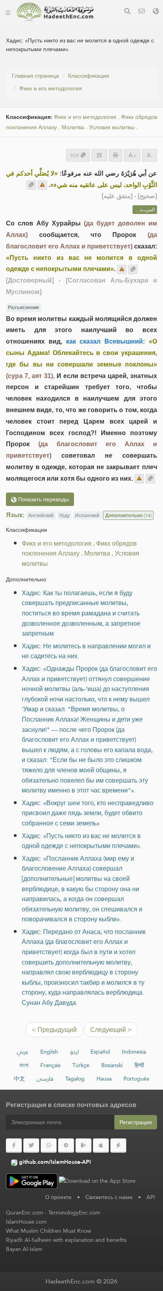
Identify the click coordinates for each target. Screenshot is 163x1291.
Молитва (73, 127)
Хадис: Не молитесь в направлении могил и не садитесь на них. (86, 651)
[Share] (99, 155)
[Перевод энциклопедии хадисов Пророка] (55, 12)
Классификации (88, 76)
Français (50, 1065)
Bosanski (112, 1065)
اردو (74, 1052)
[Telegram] (66, 1145)
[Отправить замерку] (42, 185)
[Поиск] (127, 12)
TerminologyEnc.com (74, 1212)
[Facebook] (14, 1145)
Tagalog (75, 1078)
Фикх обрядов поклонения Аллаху (79, 549)
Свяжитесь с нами (109, 1197)
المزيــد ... (145, 209)
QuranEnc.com (24, 1212)
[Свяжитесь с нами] (142, 12)
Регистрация (135, 1122)
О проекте (58, 1197)
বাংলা (23, 1065)
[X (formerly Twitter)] (31, 1145)
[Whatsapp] (49, 1145)
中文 (19, 1078)
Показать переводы (43, 499)
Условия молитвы (112, 127)
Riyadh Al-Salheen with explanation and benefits (66, 1240)
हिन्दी (139, 1065)
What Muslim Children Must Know (48, 1231)
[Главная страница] (8, 12)
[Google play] (83, 1145)
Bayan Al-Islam (24, 1249)
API (150, 1197)
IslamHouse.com (26, 1222)
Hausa (104, 1078)
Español (100, 1052)
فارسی (45, 1078)
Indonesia (134, 1052)
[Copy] (31, 185)
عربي (22, 1052)
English (49, 1052)
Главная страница (35, 76)
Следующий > (111, 1029)
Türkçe (80, 1065)
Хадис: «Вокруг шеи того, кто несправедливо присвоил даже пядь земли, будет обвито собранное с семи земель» (88, 813)
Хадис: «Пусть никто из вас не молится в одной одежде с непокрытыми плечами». (82, 841)
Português (136, 1078)
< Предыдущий (54, 1029)
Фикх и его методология (50, 88)
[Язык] (156, 12)
